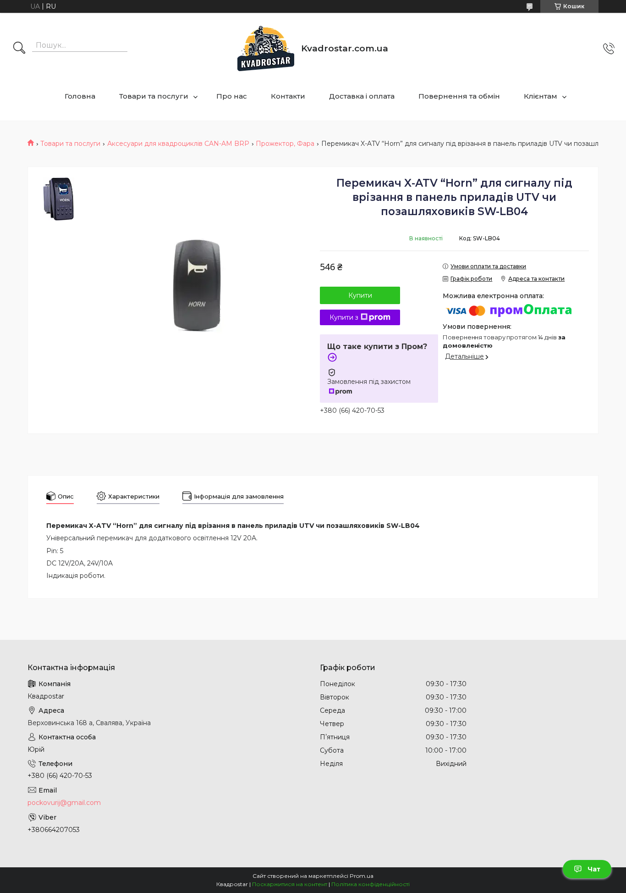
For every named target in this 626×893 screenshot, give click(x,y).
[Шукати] (19, 48)
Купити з (343, 317)
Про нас (231, 96)
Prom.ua (361, 875)
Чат (594, 869)
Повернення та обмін (459, 96)
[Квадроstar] (265, 48)
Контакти (288, 96)
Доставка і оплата (362, 96)
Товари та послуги (153, 96)
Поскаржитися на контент (289, 884)
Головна (80, 96)
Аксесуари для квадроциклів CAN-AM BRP (178, 143)
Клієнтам (540, 96)
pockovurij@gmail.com (64, 803)
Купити (360, 295)
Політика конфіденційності (370, 884)
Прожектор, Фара (285, 143)
